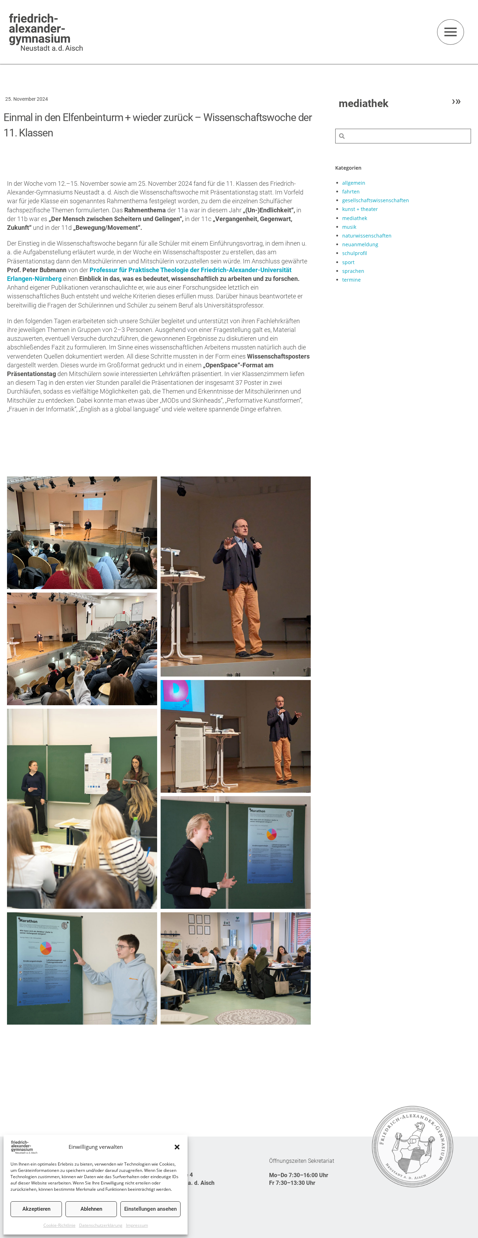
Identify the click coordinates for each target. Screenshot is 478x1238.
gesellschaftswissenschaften (375, 200)
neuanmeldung (360, 244)
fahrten (351, 191)
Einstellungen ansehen (150, 1209)
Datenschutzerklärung (100, 1225)
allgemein (353, 182)
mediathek (354, 218)
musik (349, 227)
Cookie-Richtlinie (59, 1225)
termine (351, 279)
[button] (177, 1147)
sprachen (353, 271)
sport (348, 262)
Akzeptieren (36, 1209)
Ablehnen (91, 1209)
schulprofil (354, 253)
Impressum (137, 1225)
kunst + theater (360, 209)
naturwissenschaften (367, 235)
